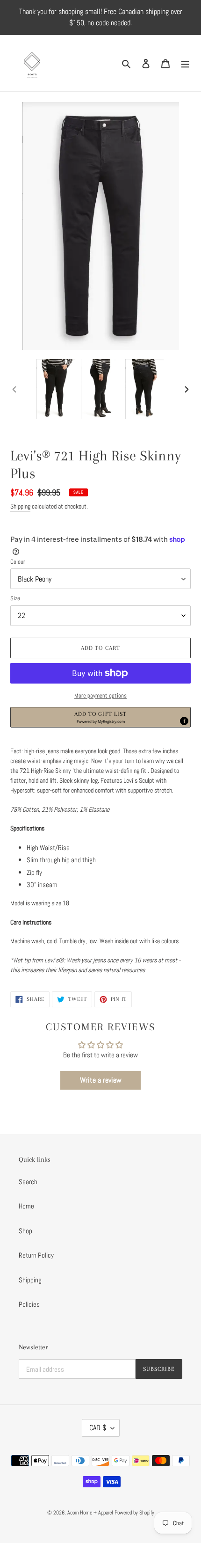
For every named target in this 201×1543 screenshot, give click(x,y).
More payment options (100, 695)
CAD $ (97, 1428)
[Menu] (185, 63)
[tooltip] (184, 721)
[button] (100, 717)
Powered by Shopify (134, 1512)
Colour (17, 562)
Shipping (20, 506)
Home (26, 1205)
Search (28, 1181)
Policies (29, 1304)
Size (15, 598)
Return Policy (36, 1255)
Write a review (101, 1080)
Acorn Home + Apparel (91, 1512)
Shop (25, 1230)
